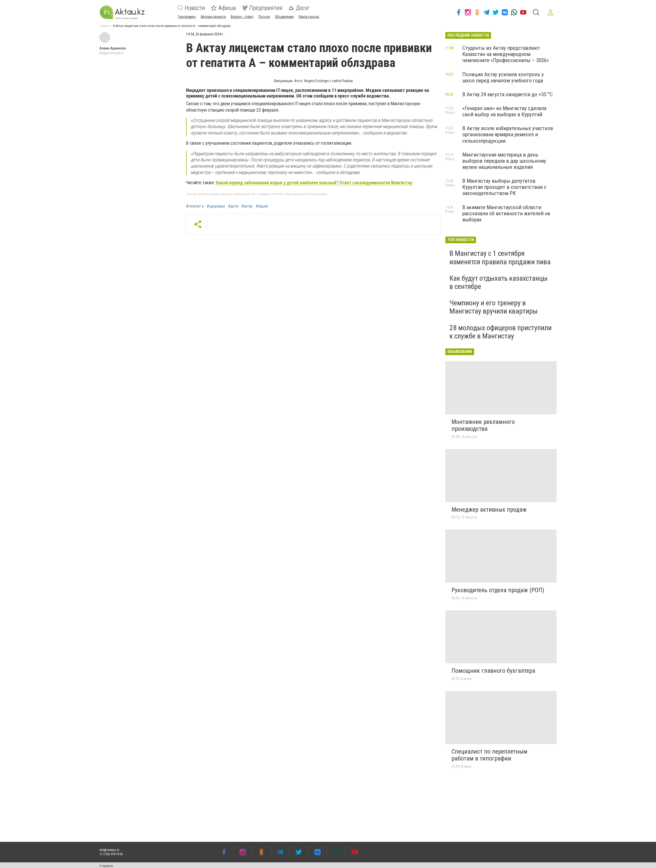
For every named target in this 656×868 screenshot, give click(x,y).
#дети (233, 206)
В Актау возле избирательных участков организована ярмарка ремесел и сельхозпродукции (507, 134)
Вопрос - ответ (242, 17)
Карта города (309, 17)
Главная (104, 26)
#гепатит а (195, 206)
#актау (247, 206)
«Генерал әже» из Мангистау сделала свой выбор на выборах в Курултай (504, 111)
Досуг (303, 8)
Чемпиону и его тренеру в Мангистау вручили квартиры (493, 307)
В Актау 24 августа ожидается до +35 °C (507, 94)
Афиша (227, 8)
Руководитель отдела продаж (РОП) (498, 590)
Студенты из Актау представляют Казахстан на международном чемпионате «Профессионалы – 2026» (505, 54)
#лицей (262, 206)
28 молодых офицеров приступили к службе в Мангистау (500, 332)
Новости (195, 8)
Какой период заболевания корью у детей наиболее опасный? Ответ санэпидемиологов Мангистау (314, 182)
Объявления (284, 17)
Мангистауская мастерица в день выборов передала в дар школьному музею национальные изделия (504, 161)
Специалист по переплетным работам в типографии (489, 755)
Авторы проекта (213, 17)
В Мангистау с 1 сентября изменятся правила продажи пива (500, 257)
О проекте (106, 866)
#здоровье (216, 206)
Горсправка (187, 17)
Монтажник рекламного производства (483, 425)
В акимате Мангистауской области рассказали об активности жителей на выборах (506, 213)
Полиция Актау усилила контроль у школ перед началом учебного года (503, 77)
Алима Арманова (112, 48)
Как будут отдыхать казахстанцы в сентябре (498, 282)
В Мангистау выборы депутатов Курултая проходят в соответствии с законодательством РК (504, 187)
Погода (264, 17)
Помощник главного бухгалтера (493, 670)
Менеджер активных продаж (489, 509)
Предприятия (265, 8)
